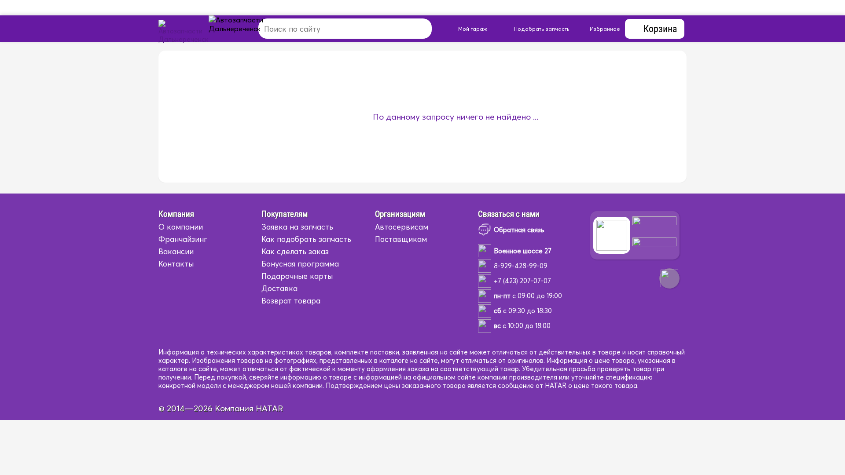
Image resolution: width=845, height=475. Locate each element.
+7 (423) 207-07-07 (522, 281)
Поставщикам (401, 239)
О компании (180, 226)
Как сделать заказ (295, 251)
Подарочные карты (297, 276)
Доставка (279, 288)
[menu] (246, 28)
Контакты (176, 263)
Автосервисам (401, 226)
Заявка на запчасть (297, 226)
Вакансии (176, 251)
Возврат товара (290, 300)
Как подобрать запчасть (306, 239)
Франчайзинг (182, 239)
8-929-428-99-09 (520, 266)
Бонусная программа (300, 263)
